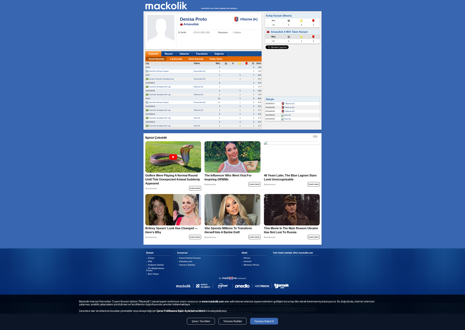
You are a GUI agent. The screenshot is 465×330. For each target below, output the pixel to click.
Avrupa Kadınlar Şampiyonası (161, 79)
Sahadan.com (185, 261)
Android (247, 261)
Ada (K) (197, 118)
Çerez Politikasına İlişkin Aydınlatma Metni (181, 310)
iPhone (247, 258)
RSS (150, 261)
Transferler (202, 53)
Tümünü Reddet (232, 321)
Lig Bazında (176, 59)
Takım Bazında (195, 59)
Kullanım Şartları (156, 265)
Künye (151, 258)
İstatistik (153, 53)
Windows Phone (251, 265)
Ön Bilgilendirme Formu (155, 269)
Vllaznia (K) (198, 87)
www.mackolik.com (213, 301)
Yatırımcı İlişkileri (187, 265)
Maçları (169, 53)
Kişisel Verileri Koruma (190, 258)
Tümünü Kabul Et (264, 321)
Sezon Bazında (156, 59)
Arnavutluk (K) (199, 71)
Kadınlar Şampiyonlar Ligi (160, 87)
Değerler (219, 53)
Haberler (184, 53)
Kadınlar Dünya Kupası (159, 71)
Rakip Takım (216, 59)
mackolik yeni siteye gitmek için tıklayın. (219, 8)
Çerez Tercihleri (201, 321)
